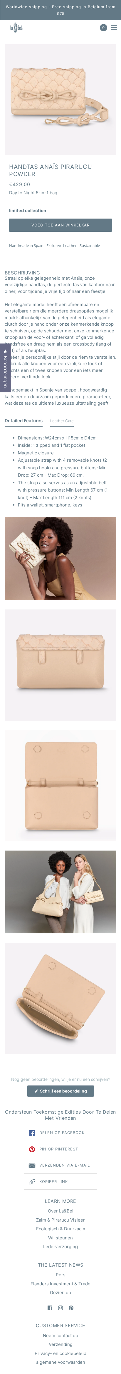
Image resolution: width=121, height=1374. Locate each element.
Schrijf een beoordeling (66, 1092)
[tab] (24, 422)
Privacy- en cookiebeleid (60, 1353)
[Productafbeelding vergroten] (60, 99)
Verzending (61, 1344)
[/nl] (21, 27)
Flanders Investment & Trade (60, 1284)
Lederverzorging (60, 1246)
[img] (50, 1307)
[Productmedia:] (60, 558)
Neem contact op (60, 1335)
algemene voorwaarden (60, 1362)
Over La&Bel (60, 1211)
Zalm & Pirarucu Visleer (60, 1220)
